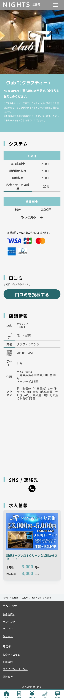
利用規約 (8, 662)
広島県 (15, 598)
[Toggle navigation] (56, 5)
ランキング (9, 621)
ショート (8, 636)
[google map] (32, 437)
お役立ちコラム (11, 654)
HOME (5, 598)
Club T (48, 598)
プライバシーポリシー (15, 669)
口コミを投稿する (32, 294)
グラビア (8, 629)
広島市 (25, 598)
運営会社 (8, 676)
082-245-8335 (32, 488)
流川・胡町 (36, 598)
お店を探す (9, 614)
